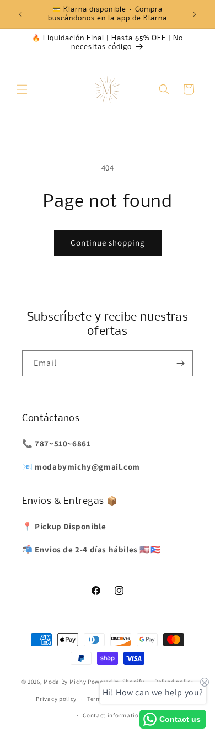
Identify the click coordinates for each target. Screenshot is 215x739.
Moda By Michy (65, 681)
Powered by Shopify (116, 681)
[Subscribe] (180, 363)
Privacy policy (56, 699)
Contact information (112, 715)
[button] (22, 89)
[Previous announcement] (20, 14)
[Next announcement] (194, 14)
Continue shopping (108, 242)
